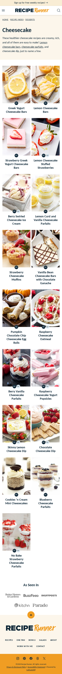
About (53, 640)
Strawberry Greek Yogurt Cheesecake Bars (16, 164)
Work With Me (25, 646)
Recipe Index (16, 20)
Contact (40, 646)
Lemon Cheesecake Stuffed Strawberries (45, 164)
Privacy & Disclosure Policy (16, 667)
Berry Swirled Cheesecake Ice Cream (16, 220)
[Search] (58, 10)
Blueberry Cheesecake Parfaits (45, 503)
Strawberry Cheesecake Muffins (16, 276)
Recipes (9, 640)
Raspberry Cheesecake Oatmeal (45, 336)
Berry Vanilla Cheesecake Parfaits (16, 395)
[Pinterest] (24, 658)
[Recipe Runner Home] (32, 10)
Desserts (30, 20)
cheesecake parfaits (32, 47)
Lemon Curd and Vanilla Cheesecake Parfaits (46, 220)
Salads (42, 640)
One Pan (21, 640)
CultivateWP (30, 670)
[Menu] (3, 10)
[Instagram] (17, 658)
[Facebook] (31, 658)
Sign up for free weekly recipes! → (31, 3)
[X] (44, 658)
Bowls (32, 640)
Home (5, 20)
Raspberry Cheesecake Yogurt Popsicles (45, 395)
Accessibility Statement (36, 667)
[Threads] (37, 658)
